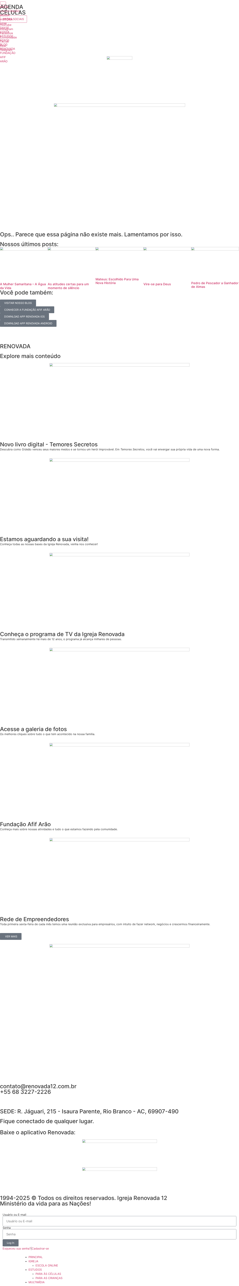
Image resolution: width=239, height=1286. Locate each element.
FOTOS (4, 40)
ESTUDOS (6, 36)
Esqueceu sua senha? (17, 1248)
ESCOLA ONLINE (47, 1265)
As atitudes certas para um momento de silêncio (68, 286)
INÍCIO (4, 7)
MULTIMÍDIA (37, 1282)
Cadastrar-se (40, 1248)
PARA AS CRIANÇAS (49, 1278)
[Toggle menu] (3, 3)
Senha (7, 1227)
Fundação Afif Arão (25, 824)
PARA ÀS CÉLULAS (48, 1274)
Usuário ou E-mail (14, 1214)
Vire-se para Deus (157, 284)
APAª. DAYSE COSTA (4, 28)
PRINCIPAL (36, 1257)
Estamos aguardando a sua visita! (44, 539)
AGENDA (11, 6)
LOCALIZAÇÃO (9, 11)
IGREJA (33, 1261)
